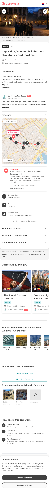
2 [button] (10, 138)
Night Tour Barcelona (24, 379)
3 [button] (16, 142)
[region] (24, 141)
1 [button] (17, 134)
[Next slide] (43, 23)
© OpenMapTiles (27, 161)
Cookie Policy (7, 470)
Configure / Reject (24, 485)
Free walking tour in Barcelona (31, 251)
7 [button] (27, 143)
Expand (9, 160)
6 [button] (23, 147)
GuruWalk (5, 37)
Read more (6, 88)
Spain (14, 251)
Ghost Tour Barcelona (24, 373)
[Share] (45, 11)
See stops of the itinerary (26, 221)
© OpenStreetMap (39, 161)
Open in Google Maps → (17, 188)
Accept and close (24, 477)
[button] (13, 137)
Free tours (5, 251)
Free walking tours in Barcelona (13, 40)
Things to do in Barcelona (21, 37)
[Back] (4, 11)
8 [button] (38, 143)
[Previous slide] (5, 23)
